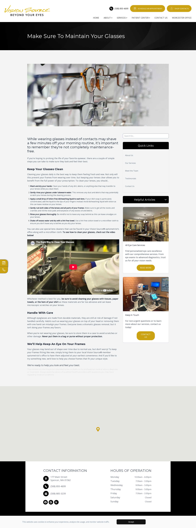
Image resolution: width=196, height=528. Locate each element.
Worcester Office (181, 17)
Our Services (130, 163)
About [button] (107, 17)
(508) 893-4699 (121, 8)
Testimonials (130, 178)
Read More (145, 267)
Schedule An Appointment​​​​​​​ (150, 8)
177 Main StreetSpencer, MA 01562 (60, 478)
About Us (129, 155)
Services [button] (121, 17)
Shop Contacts (182, 8)
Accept (131, 522)
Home (96, 17)
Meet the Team (131, 171)
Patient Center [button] (140, 17)
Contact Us (160, 17)
